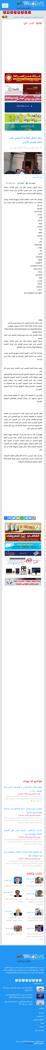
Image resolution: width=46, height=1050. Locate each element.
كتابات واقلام (34, 873)
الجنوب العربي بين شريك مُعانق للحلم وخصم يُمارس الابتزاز (34, 936)
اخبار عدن (41, 1013)
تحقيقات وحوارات (38, 1020)
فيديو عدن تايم (39, 1030)
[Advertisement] (23, 679)
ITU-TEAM (28, 1043)
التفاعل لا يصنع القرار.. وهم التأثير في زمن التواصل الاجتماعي (34, 901)
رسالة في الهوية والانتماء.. (34, 886)
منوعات (41, 1027)
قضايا (42, 1023)
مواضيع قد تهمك (32, 781)
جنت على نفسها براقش (14, 934)
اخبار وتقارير (40, 1016)
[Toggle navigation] (5, 5)
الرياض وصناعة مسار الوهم (13, 886)
